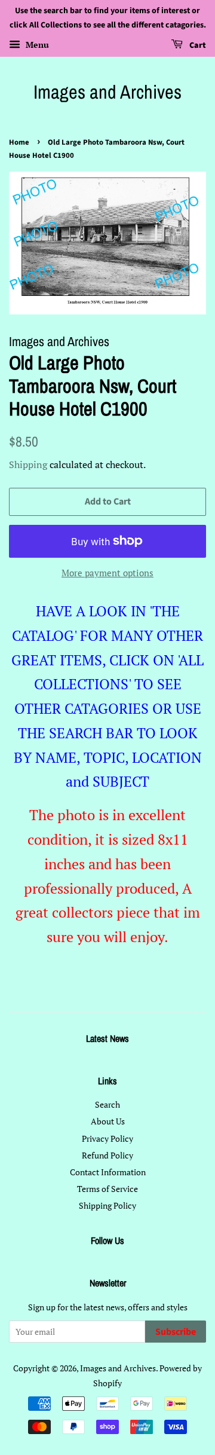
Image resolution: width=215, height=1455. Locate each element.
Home (19, 142)
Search (107, 1104)
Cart (197, 45)
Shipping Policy (107, 1205)
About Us (108, 1121)
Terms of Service (107, 1188)
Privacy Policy (107, 1138)
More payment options (107, 573)
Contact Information (108, 1172)
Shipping (28, 464)
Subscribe (175, 1331)
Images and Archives (107, 92)
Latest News (107, 1038)
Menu (36, 44)
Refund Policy (107, 1155)
